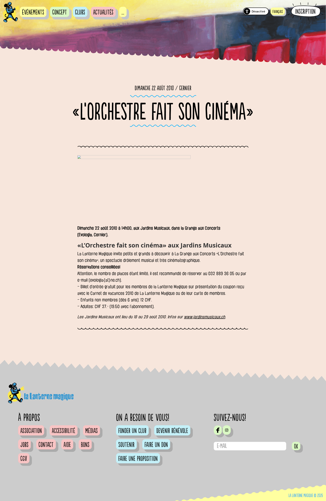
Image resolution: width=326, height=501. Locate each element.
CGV (23, 459)
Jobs (24, 445)
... (122, 12)
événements (33, 12)
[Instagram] (227, 430)
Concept (59, 12)
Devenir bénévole (172, 431)
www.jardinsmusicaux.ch (204, 317)
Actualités (103, 12)
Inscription (305, 11)
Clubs (80, 12)
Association (31, 431)
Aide (67, 445)
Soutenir (126, 445)
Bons (85, 445)
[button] (278, 11)
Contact (46, 445)
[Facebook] (218, 430)
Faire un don (156, 445)
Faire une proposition (138, 459)
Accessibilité (63, 431)
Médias (91, 431)
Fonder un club (132, 431)
